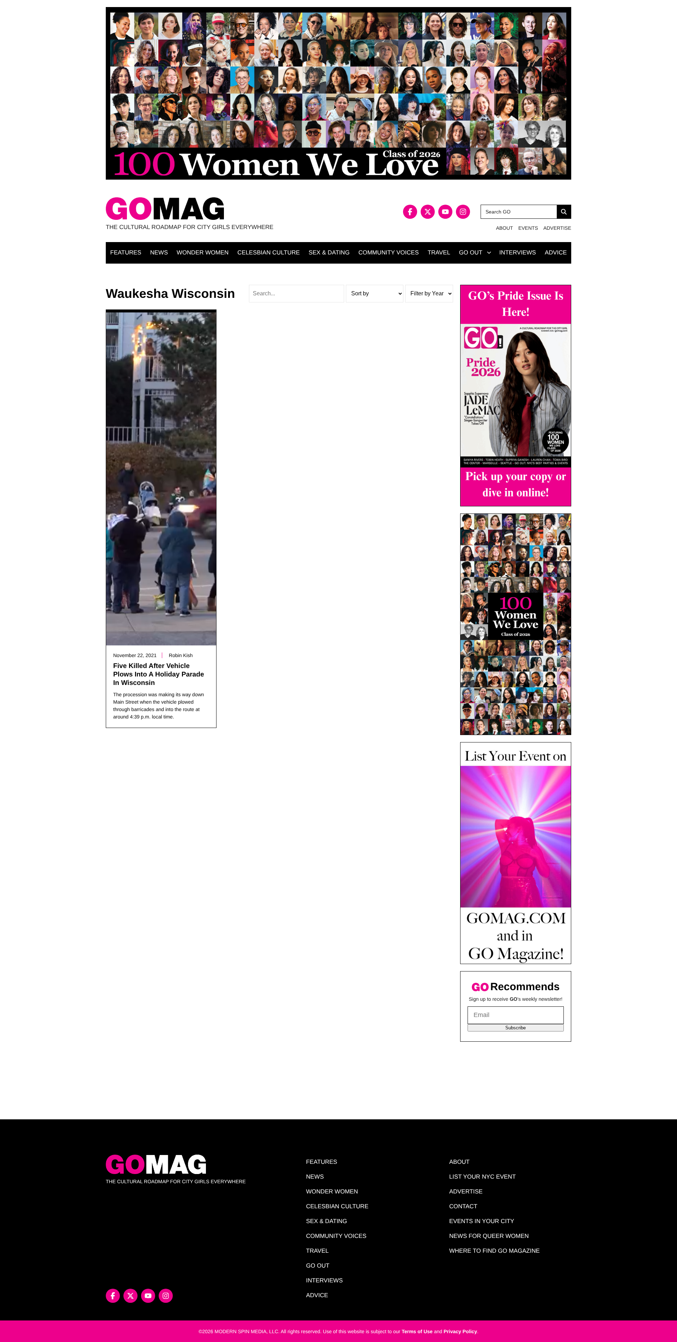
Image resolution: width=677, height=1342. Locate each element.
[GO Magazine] (222, 208)
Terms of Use (417, 1331)
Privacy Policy (460, 1331)
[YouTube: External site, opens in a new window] (445, 212)
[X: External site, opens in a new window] (428, 212)
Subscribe (515, 1027)
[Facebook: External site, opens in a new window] (410, 212)
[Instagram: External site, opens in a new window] (463, 212)
